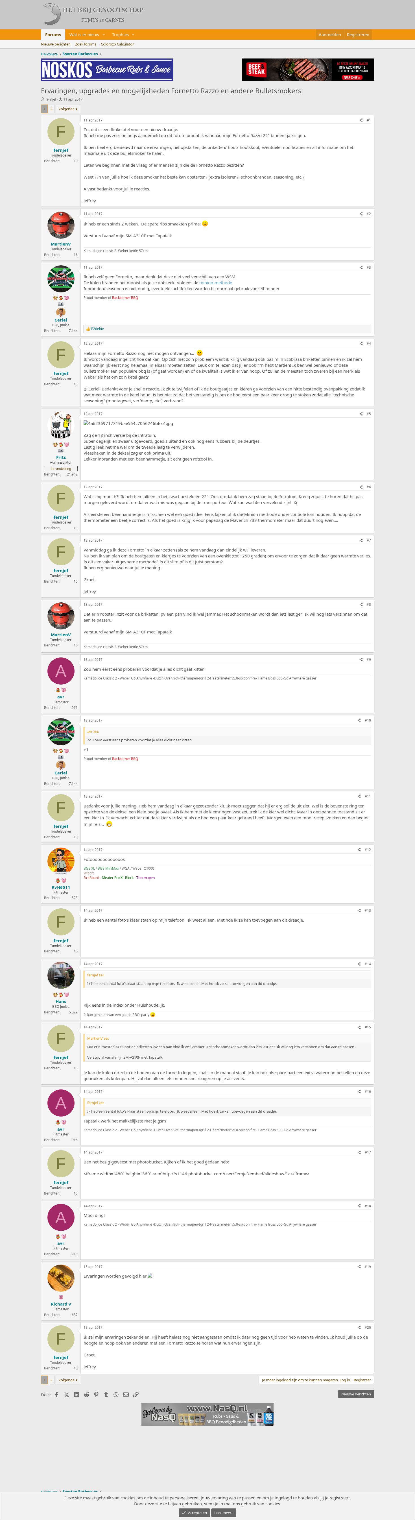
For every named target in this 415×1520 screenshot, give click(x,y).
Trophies (120, 34)
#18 (368, 1206)
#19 (368, 1266)
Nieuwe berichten (56, 44)
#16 (368, 1091)
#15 (368, 1027)
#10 (368, 720)
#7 (369, 540)
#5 (369, 413)
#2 (369, 213)
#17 (368, 1152)
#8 (369, 604)
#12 (368, 849)
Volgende (66, 108)
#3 (369, 267)
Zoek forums (85, 44)
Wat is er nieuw (84, 34)
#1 (369, 120)
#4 (369, 343)
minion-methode (215, 282)
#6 (369, 487)
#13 (368, 910)
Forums (53, 34)
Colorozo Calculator (117, 44)
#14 (368, 963)
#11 (368, 796)
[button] (104, 34)
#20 (368, 1327)
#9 (369, 659)
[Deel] (361, 120)
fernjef (50, 99)
